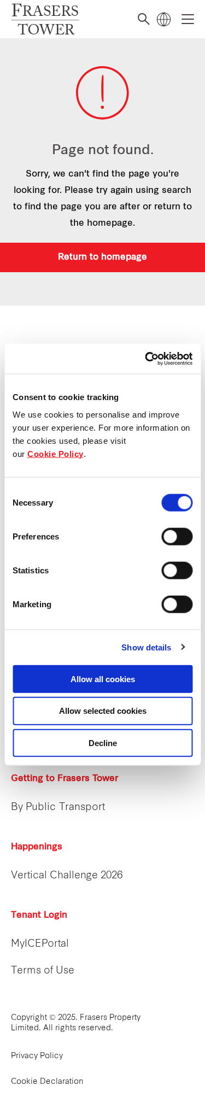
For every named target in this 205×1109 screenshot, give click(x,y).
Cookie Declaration (47, 1082)
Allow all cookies (103, 678)
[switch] (176, 536)
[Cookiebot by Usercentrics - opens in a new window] (145, 358)
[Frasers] (45, 19)
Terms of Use (42, 971)
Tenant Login (39, 915)
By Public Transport (58, 807)
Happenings (36, 847)
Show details (146, 647)
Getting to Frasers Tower (64, 778)
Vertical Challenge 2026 (66, 876)
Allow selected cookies (103, 710)
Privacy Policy (37, 1056)
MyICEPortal (40, 944)
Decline (103, 743)
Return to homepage (102, 257)
